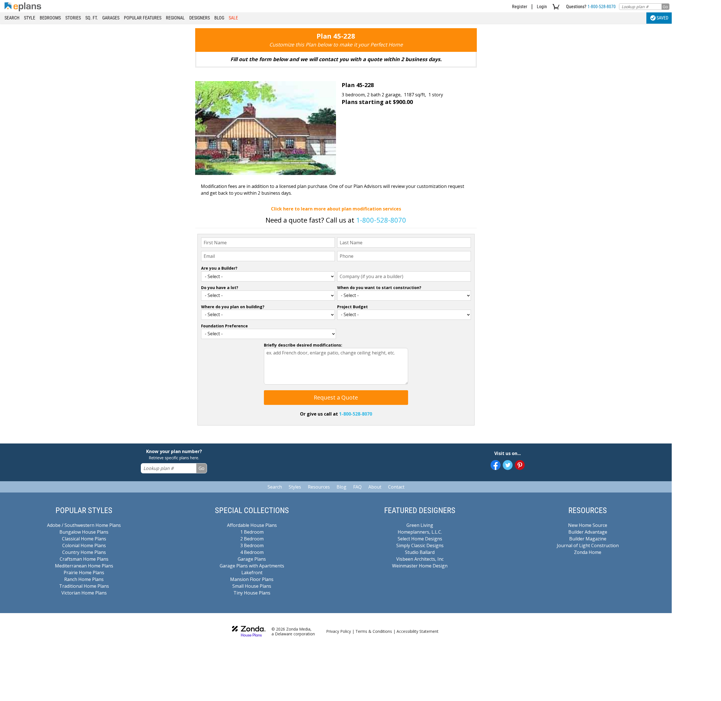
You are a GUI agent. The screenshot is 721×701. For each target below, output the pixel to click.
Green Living (419, 525)
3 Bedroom (252, 545)
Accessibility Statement (418, 631)
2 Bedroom (252, 539)
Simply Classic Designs (420, 545)
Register (519, 6)
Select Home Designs (420, 539)
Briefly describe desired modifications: (303, 345)
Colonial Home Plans (84, 545)
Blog (219, 18)
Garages (110, 18)
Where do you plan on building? (232, 306)
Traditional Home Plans (84, 586)
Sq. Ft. (91, 18)
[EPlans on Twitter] (508, 465)
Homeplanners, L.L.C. (420, 532)
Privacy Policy (338, 631)
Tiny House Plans (251, 593)
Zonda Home (587, 552)
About (374, 487)
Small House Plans (251, 586)
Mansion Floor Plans (251, 579)
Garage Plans (252, 559)
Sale (233, 18)
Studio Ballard (420, 552)
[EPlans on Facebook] (495, 465)
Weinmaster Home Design (420, 566)
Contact (396, 487)
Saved (662, 18)
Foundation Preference (224, 326)
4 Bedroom (252, 552)
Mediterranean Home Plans (84, 566)
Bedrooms (50, 18)
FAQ (357, 487)
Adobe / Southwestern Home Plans (84, 525)
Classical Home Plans (84, 539)
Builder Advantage (587, 532)
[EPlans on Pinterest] (520, 465)
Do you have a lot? (219, 287)
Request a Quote (336, 397)
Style (29, 18)
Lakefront (251, 572)
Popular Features (142, 18)
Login (542, 6)
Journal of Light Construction (588, 545)
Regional (175, 18)
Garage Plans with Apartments (252, 566)
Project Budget (352, 306)
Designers (199, 18)
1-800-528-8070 (602, 6)
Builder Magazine (587, 539)
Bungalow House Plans (83, 532)
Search (12, 18)
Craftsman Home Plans (84, 559)
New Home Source (587, 525)
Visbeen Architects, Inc (420, 559)
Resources (319, 487)
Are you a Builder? (219, 268)
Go (665, 6)
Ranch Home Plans (84, 579)
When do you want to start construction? (379, 287)
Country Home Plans (84, 552)
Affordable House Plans (252, 525)
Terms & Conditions (373, 631)
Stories (73, 18)
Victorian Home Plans (84, 593)
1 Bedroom (252, 532)
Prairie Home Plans (84, 572)
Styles (295, 487)
